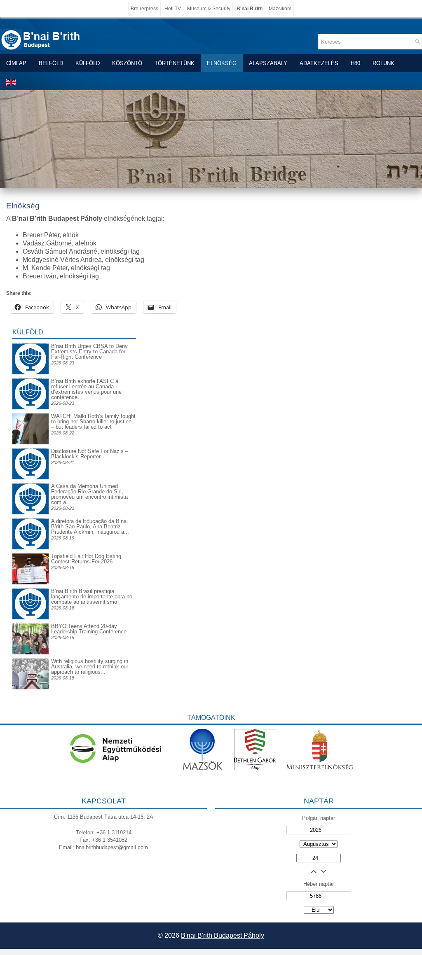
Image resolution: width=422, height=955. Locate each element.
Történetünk (175, 63)
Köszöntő (127, 63)
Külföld (87, 63)
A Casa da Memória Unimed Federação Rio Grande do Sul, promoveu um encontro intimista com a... (89, 494)
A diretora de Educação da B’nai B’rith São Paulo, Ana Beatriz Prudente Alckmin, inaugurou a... (90, 526)
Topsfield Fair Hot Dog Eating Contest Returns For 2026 (86, 559)
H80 (355, 63)
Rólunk (383, 63)
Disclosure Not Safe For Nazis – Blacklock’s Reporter (89, 454)
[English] (11, 82)
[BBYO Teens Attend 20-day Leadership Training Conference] (30, 652)
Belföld (51, 63)
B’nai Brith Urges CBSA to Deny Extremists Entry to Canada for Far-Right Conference (89, 351)
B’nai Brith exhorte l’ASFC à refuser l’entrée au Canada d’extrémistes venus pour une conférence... (86, 389)
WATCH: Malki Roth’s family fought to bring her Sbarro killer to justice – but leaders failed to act (93, 421)
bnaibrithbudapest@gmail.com (112, 847)
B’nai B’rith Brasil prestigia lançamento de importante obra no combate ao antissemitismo (91, 596)
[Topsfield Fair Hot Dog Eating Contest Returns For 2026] (30, 582)
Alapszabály (268, 63)
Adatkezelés (319, 63)
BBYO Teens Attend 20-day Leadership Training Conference (89, 629)
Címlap (16, 63)
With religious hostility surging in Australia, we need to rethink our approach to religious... (89, 666)
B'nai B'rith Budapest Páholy (222, 935)
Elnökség (222, 63)
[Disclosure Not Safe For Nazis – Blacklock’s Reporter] (30, 448)
